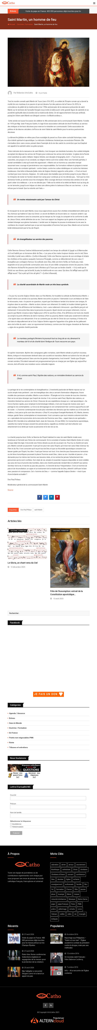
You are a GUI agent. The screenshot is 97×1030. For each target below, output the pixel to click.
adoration (55, 865)
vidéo (69, 914)
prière (53, 909)
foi (52, 889)
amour (71, 865)
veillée (62, 914)
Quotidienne (16, 824)
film (85, 884)
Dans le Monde (15, 723)
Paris (73, 904)
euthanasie (69, 884)
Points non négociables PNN (21, 738)
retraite (72, 909)
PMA (80, 904)
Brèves (12, 718)
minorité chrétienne (58, 899)
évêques (54, 919)
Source (10, 490)
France (69, 889)
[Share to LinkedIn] (51, 499)
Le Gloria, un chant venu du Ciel (22, 563)
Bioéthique (55, 869)
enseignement (56, 884)
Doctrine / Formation (18, 728)
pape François (63, 904)
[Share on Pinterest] (57, 499)
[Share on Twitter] (45, 499)
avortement (80, 865)
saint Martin (38, 510)
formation (60, 889)
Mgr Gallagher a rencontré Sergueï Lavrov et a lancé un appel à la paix (33, 973)
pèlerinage (62, 909)
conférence (80, 874)
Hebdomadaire (17, 827)
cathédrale (66, 869)
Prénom (13, 804)
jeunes (83, 889)
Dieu (53, 879)
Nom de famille (15, 812)
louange (61, 894)
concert (70, 874)
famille (79, 884)
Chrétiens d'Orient (58, 874)
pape (53, 904)
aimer (63, 865)
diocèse (60, 879)
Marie (69, 894)
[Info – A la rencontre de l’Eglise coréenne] (56, 971)
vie (75, 914)
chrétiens (83, 869)
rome (80, 909)
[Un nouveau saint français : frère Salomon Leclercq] (56, 958)
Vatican (54, 914)
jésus (53, 894)
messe (76, 894)
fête (76, 889)
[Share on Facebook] (39, 499)
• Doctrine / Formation (24, 24)
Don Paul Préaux (26, 510)
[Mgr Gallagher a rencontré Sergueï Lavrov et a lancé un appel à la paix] (14, 972)
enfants (76, 879)
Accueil (12, 24)
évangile (82, 914)
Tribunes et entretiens (18, 747)
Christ (75, 869)
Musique (72, 899)
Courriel (13, 795)
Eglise (68, 879)
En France (13, 733)
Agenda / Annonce (17, 713)
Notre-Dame (82, 899)
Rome (11, 743)
